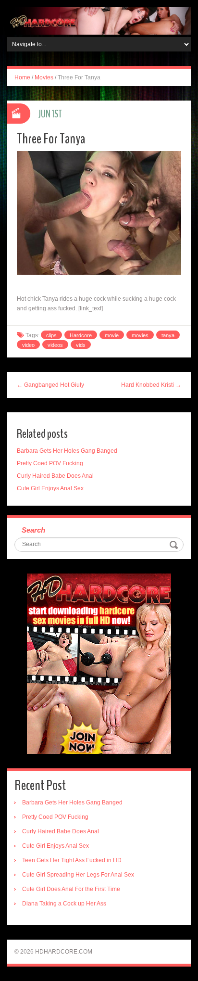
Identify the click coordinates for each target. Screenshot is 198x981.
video (28, 345)
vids (81, 345)
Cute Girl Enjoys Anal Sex (50, 488)
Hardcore (81, 335)
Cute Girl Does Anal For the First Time (71, 889)
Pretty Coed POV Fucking (50, 463)
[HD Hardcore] (99, 20)
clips (51, 335)
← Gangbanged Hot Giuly (50, 385)
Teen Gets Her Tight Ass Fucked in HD (72, 860)
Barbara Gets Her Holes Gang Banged (67, 450)
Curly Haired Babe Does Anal (55, 475)
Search (33, 530)
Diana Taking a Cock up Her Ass (64, 903)
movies (140, 335)
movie (112, 335)
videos (55, 345)
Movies (44, 77)
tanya (167, 335)
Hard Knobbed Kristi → (151, 385)
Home (22, 77)
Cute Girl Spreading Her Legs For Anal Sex (78, 874)
